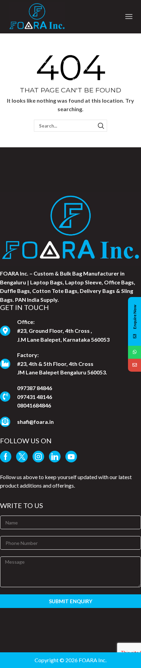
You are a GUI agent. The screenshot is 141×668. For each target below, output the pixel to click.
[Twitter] (22, 456)
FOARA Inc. (92, 660)
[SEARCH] (101, 125)
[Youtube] (71, 456)
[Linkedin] (55, 456)
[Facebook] (5, 456)
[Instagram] (38, 456)
